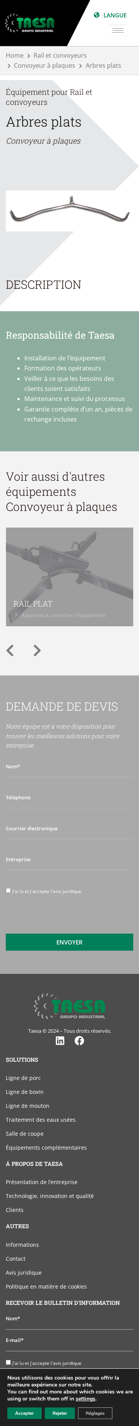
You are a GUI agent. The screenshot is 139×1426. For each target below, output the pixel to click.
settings (85, 1398)
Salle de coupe (25, 1133)
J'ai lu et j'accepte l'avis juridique (46, 891)
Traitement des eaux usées (41, 1119)
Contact (15, 1258)
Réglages (95, 1413)
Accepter (24, 1413)
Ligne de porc (23, 1077)
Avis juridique (24, 1272)
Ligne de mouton (27, 1105)
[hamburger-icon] (118, 30)
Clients (15, 1209)
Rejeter (60, 1413)
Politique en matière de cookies (46, 1286)
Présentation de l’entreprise (42, 1182)
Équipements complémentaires (46, 1147)
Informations (22, 1244)
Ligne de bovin (25, 1091)
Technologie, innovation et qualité (50, 1196)
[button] (10, 650)
